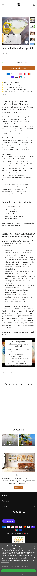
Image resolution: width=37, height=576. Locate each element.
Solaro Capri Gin (24, 117)
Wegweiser (6, 501)
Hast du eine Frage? (7, 372)
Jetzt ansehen (18, 487)
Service (4, 495)
